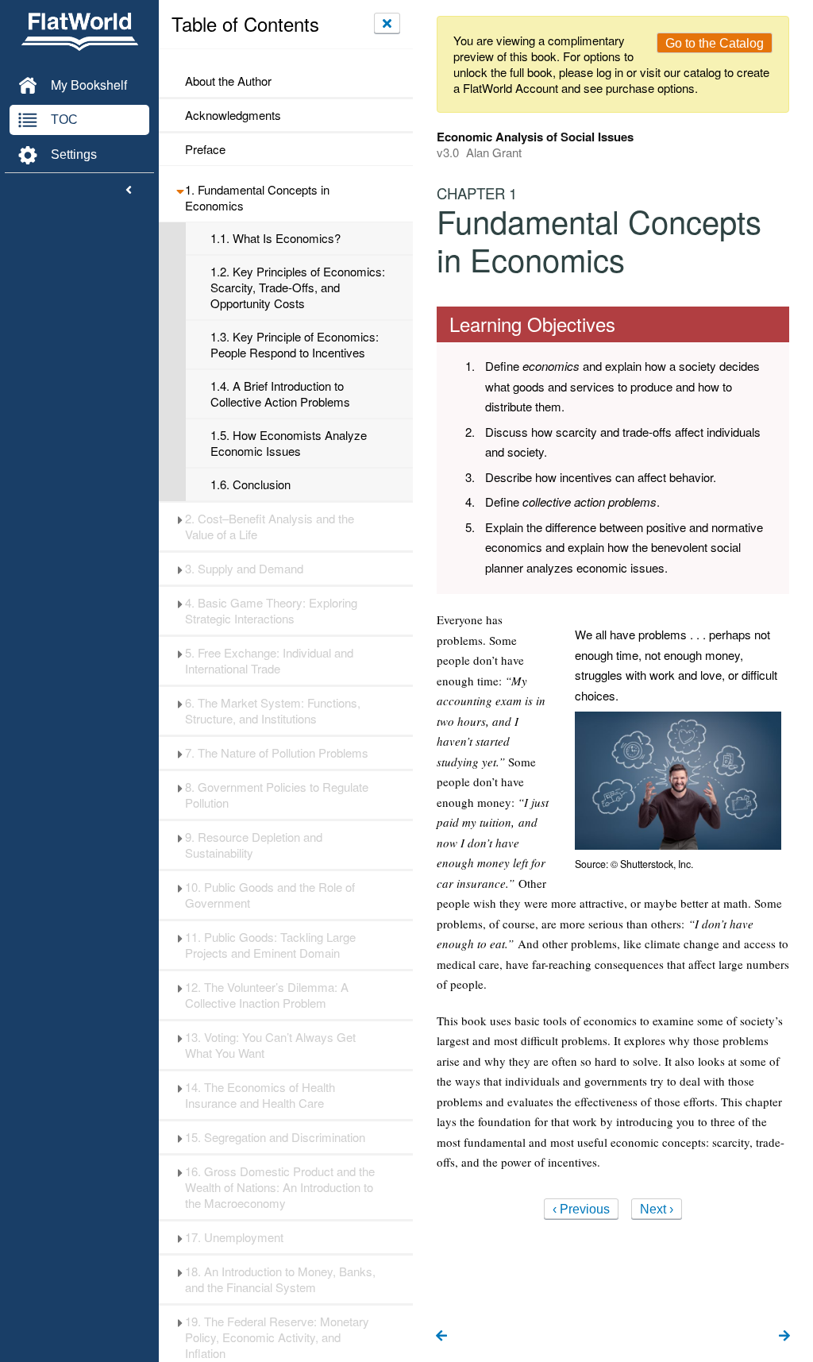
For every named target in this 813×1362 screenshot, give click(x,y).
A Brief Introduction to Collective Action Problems (280, 394)
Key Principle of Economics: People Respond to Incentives (294, 345)
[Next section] (784, 1336)
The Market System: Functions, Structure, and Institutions (272, 711)
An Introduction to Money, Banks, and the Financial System (280, 1279)
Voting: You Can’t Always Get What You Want (270, 1045)
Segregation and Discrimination (275, 1137)
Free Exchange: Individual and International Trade (269, 661)
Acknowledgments (233, 115)
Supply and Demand (244, 569)
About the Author (228, 81)
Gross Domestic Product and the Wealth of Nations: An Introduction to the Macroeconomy (280, 1187)
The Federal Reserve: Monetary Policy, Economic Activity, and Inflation (277, 1337)
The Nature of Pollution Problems (276, 753)
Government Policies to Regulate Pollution (276, 795)
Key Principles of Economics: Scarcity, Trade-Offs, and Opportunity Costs (297, 287)
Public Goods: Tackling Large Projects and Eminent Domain (270, 945)
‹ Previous (581, 1209)
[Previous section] (441, 1336)
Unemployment (234, 1237)
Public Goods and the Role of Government (270, 895)
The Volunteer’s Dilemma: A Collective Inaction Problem (267, 995)
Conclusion (250, 484)
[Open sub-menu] (180, 190)
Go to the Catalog (714, 43)
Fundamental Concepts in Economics (257, 198)
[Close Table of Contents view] (387, 23)
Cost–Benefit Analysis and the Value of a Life (269, 526)
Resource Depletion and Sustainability (253, 845)
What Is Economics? (275, 238)
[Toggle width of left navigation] (128, 190)
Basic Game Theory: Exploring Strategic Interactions (271, 611)
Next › (656, 1209)
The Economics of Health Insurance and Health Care (260, 1095)
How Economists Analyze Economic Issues (288, 443)
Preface (205, 149)
